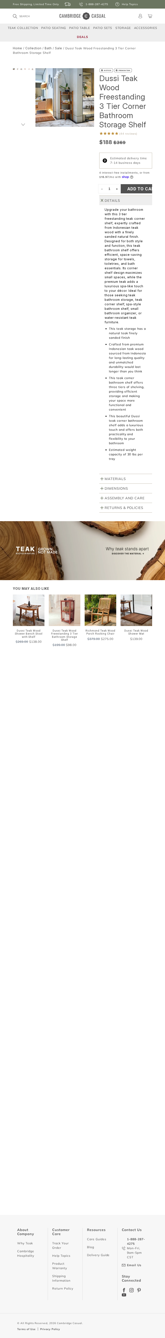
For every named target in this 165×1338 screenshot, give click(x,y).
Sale (58, 48)
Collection (33, 48)
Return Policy (62, 1288)
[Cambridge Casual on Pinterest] (139, 1290)
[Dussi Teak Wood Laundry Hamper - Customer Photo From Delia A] (70, 751)
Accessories (145, 28)
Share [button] (25, 894)
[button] (23, 125)
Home (17, 48)
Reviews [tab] (24, 778)
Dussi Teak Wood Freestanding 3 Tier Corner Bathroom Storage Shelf (67, 1125)
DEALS (82, 37)
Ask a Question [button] (92, 766)
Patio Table (79, 28)
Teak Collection (23, 28)
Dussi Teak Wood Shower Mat (38, 884)
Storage (123, 28)
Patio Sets (102, 28)
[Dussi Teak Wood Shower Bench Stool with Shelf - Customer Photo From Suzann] (70, 738)
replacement (63, 800)
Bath (48, 48)
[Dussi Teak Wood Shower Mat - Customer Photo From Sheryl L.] (23, 738)
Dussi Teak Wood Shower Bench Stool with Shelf (52, 1047)
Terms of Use (26, 1329)
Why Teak (25, 1243)
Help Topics (61, 1256)
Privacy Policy (50, 1329)
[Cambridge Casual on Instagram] (131, 1290)
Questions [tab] (56, 778)
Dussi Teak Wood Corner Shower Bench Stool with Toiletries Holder (66, 967)
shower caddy (31, 800)
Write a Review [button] (132, 766)
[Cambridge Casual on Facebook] (124, 1290)
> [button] (117, 1229)
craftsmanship (94, 800)
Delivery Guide (98, 1255)
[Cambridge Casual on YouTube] (124, 1295)
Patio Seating (53, 28)
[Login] (140, 16)
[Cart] (150, 16)
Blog (90, 1247)
